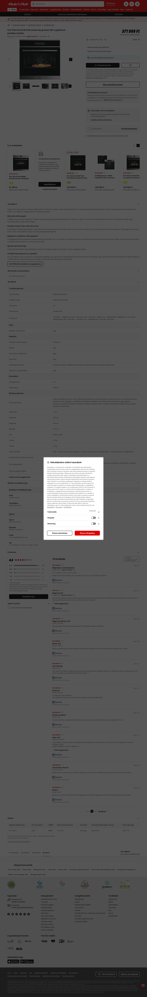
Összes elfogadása (87, 533)
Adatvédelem (50, 507)
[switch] (93, 518)
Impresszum (59, 507)
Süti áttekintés (68, 507)
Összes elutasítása (59, 533)
